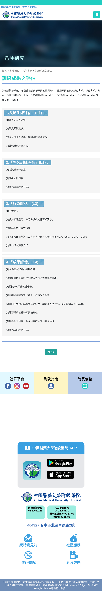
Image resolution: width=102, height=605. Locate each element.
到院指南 (51, 386)
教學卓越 (27, 70)
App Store (60, 477)
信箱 (85, 386)
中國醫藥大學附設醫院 (51, 497)
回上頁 (51, 352)
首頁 (4, 70)
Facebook (8, 386)
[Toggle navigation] (96, 14)
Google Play (60, 465)
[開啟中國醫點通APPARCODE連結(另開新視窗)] (32, 470)
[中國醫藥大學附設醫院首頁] (22, 14)
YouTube (26, 386)
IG (17, 386)
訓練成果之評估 (43, 70)
